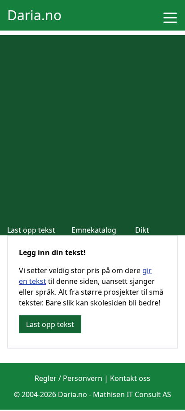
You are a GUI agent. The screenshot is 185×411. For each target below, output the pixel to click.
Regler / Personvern (68, 378)
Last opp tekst (31, 230)
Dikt (142, 230)
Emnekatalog (93, 230)
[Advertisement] (92, 127)
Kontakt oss (130, 378)
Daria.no (34, 15)
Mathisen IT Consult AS (132, 394)
